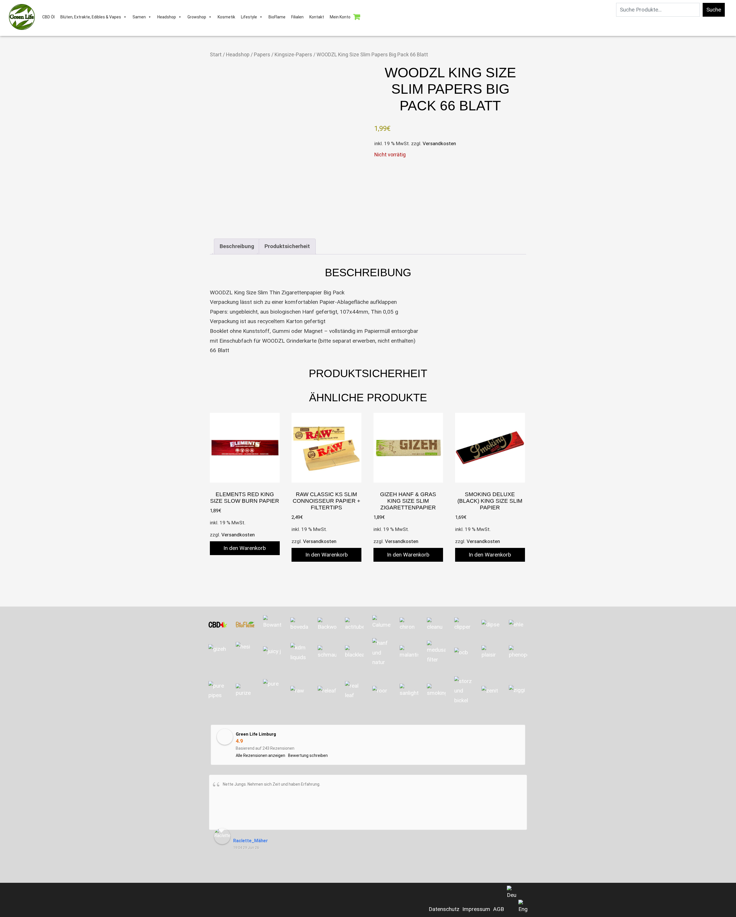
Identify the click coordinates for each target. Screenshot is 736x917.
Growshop (196, 17)
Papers (262, 54)
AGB (498, 909)
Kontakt (316, 17)
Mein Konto (340, 17)
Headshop (166, 17)
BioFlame (277, 17)
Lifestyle (249, 17)
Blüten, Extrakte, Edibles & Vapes (90, 17)
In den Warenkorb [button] (244, 548)
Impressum (476, 909)
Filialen (297, 17)
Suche (713, 9)
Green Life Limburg (256, 734)
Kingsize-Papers (293, 54)
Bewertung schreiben (308, 755)
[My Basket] (356, 17)
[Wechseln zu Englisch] (523, 907)
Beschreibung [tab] (237, 246)
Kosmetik (226, 17)
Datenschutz (444, 909)
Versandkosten (439, 143)
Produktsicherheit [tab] (287, 246)
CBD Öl (48, 17)
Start (216, 54)
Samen (139, 17)
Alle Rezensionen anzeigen (260, 755)
